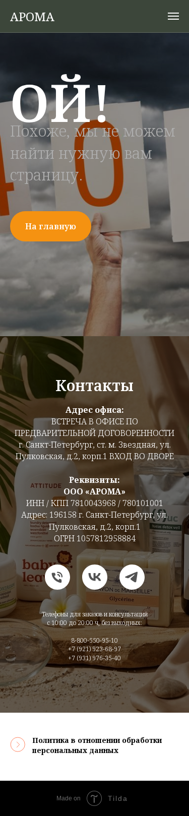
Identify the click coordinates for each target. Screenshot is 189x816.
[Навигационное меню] (173, 16)
